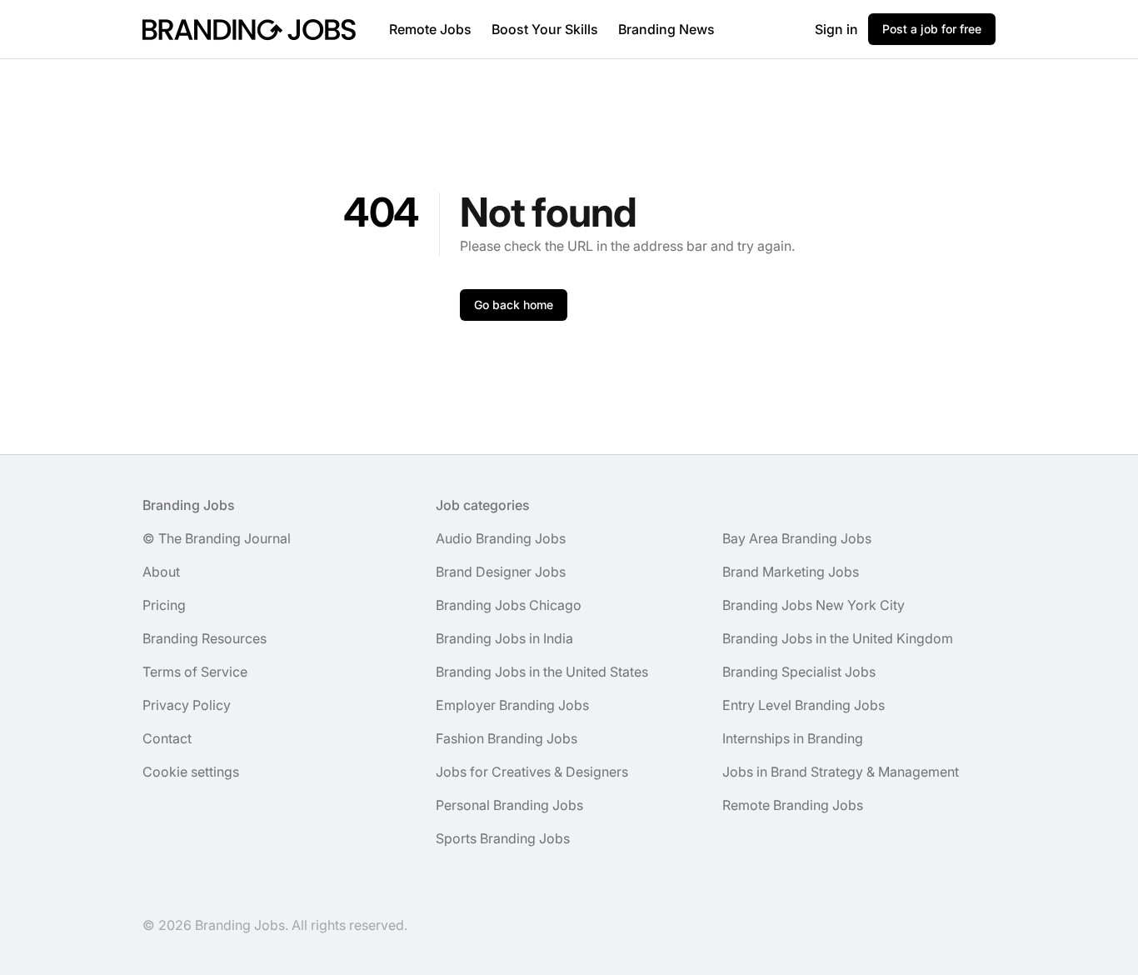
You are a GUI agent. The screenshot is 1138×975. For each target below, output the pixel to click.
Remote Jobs (430, 29)
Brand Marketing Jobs (790, 571)
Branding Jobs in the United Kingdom (837, 638)
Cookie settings (190, 771)
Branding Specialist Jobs (799, 671)
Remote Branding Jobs (792, 805)
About (161, 571)
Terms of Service (194, 671)
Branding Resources (204, 638)
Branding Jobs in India (504, 638)
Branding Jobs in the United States (542, 671)
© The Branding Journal (216, 538)
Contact (167, 738)
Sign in (836, 29)
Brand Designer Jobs (501, 571)
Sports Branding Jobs (503, 838)
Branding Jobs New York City (813, 605)
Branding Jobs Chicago (508, 605)
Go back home (513, 305)
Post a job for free (931, 29)
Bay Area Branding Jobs (796, 538)
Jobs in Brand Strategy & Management (840, 771)
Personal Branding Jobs (509, 805)
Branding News (666, 29)
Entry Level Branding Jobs (803, 705)
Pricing (164, 605)
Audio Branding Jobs (501, 538)
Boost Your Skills (545, 29)
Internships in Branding (792, 738)
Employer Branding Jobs (512, 705)
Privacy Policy (186, 705)
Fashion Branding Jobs (506, 738)
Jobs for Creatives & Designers (532, 771)
